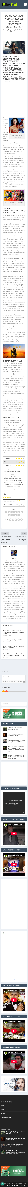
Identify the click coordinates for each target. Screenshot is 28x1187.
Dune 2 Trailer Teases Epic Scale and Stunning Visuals (16, 734)
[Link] (18, 682)
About (2, 1109)
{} (20, 681)
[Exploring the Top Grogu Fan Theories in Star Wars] (5, 729)
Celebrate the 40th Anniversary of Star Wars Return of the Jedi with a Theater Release (16, 757)
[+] (22, 681)
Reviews (23, 30)
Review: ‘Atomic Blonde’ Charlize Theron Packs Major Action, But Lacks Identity (14, 654)
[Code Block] (17, 682)
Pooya (10, 30)
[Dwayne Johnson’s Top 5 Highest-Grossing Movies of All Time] (5, 741)
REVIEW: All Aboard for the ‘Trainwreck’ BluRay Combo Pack (13, 646)
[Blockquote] (15, 682)
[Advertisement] (14, 99)
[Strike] (9, 682)
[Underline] (7, 682)
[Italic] (5, 682)
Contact (3, 1113)
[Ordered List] (11, 682)
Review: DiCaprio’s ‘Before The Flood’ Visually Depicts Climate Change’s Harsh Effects (13, 632)
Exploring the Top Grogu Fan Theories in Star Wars (15, 728)
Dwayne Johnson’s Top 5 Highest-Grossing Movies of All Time (16, 741)
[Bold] (3, 682)
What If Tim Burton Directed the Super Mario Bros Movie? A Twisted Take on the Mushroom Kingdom (16, 749)
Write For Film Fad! (6, 1117)
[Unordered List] (13, 682)
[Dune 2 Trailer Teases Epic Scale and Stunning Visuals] (5, 735)
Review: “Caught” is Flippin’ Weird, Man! (13, 640)
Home (3, 1105)
